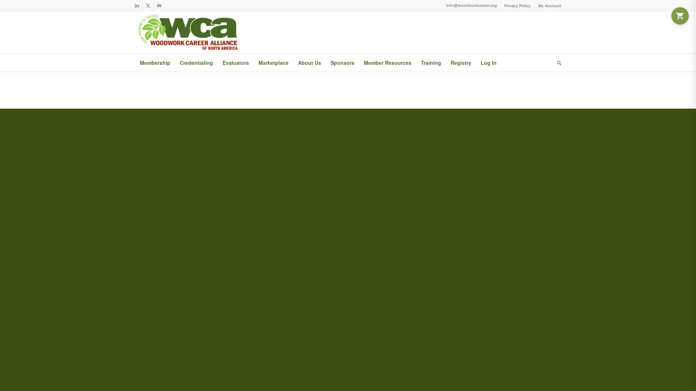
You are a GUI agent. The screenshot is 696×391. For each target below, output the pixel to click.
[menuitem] (518, 6)
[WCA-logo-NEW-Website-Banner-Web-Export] (189, 32)
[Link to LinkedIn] (137, 5)
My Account (549, 5)
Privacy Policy (517, 5)
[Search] (556, 63)
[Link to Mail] (159, 5)
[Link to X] (148, 5)
